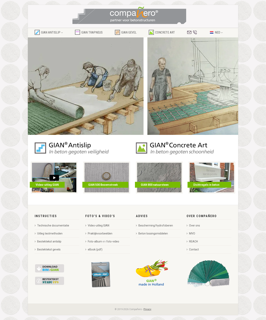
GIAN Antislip (50, 32)
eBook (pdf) (95, 249)
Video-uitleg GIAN (98, 225)
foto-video (112, 241)
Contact (194, 249)
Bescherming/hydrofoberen (155, 225)
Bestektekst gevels (49, 249)
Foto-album (95, 241)
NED (218, 32)
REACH (193, 241)
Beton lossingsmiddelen (153, 233)
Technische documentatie (53, 225)
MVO (192, 233)
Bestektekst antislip (49, 241)
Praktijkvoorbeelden (100, 233)
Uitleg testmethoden (50, 233)
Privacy (147, 309)
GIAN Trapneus (92, 32)
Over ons (194, 225)
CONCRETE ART (165, 32)
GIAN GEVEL (129, 32)
